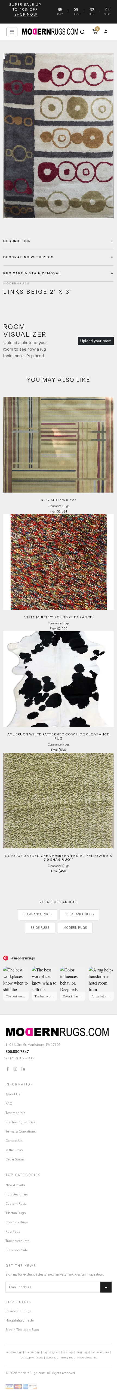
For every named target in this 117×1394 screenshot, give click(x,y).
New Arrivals (15, 1185)
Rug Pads (12, 1231)
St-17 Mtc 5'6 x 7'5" (58, 500)
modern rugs (14, 1352)
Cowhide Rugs (16, 1222)
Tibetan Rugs (15, 1213)
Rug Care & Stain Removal (32, 273)
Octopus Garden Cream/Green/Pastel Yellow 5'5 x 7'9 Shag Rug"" (58, 858)
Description (17, 241)
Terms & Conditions (20, 1131)
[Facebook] (7, 1068)
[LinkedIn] (23, 1068)
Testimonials (15, 1113)
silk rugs (68, 1352)
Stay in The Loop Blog (22, 1330)
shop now (26, 14)
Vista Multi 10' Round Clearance (58, 617)
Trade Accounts (17, 1241)
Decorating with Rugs (28, 257)
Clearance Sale (16, 1250)
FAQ (8, 1103)
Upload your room (95, 341)
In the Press (14, 1150)
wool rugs (52, 1358)
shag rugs (82, 1352)
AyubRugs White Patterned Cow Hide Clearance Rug (58, 736)
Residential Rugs (18, 1311)
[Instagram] (15, 1068)
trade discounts (87, 1358)
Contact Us (14, 1141)
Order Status (15, 1159)
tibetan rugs (32, 1352)
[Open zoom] (58, 135)
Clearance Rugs (37, 914)
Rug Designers (16, 1194)
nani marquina (100, 1352)
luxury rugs (67, 1358)
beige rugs (39, 928)
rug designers (51, 1352)
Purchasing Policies (20, 1122)
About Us (12, 1094)
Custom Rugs (16, 1203)
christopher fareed (32, 1358)
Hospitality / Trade (19, 1320)
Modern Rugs (75, 928)
